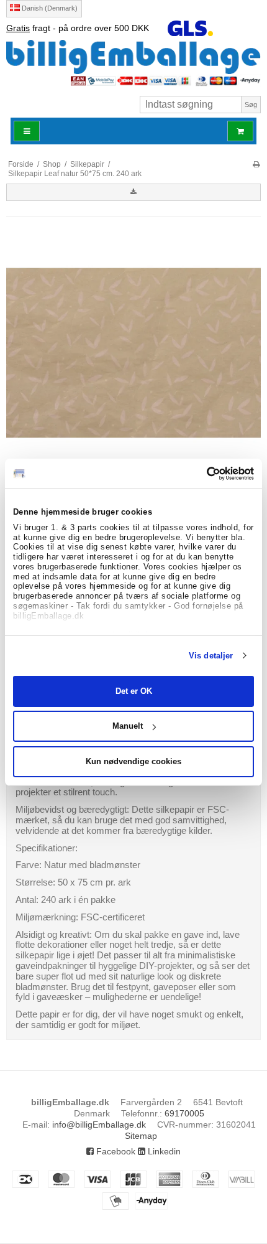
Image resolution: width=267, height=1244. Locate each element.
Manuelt (127, 726)
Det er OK (133, 691)
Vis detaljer (211, 655)
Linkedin (163, 1151)
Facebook (114, 1151)
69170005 (184, 1113)
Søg (251, 104)
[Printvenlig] (256, 164)
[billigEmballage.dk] (133, 56)
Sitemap (141, 1136)
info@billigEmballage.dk (99, 1124)
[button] (133, 192)
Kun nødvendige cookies (133, 761)
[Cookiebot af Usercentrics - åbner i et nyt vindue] (199, 473)
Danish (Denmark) (49, 8)
